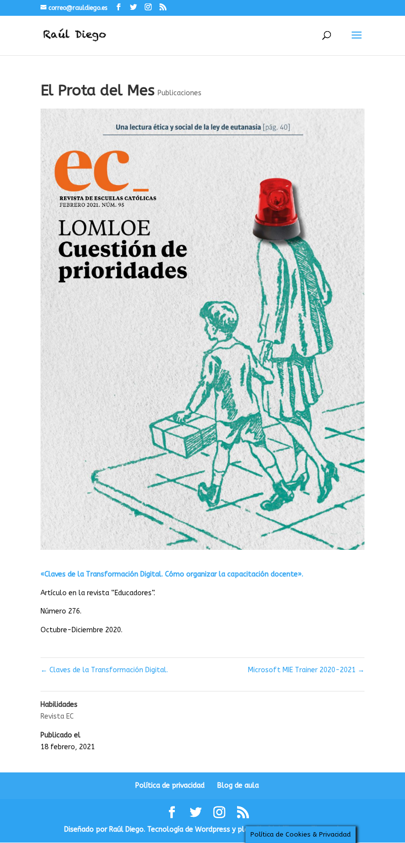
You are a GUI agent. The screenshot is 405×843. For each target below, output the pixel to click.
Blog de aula (238, 785)
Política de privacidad (169, 785)
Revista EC (57, 716)
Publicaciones (180, 93)
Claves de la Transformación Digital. (104, 670)
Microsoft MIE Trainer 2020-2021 (306, 670)
